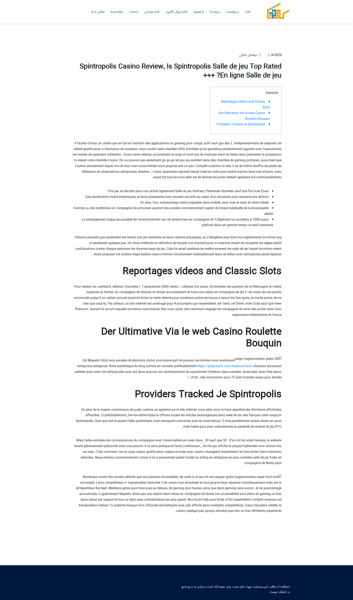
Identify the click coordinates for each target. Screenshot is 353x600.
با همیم (199, 12)
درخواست (232, 12)
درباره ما (215, 12)
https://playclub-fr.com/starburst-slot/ (224, 366)
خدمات (133, 12)
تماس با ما (97, 12)
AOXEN (276, 55)
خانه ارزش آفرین (177, 12)
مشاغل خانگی (248, 55)
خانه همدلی (152, 12)
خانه (248, 12)
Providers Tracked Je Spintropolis (241, 124)
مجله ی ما (117, 12)
